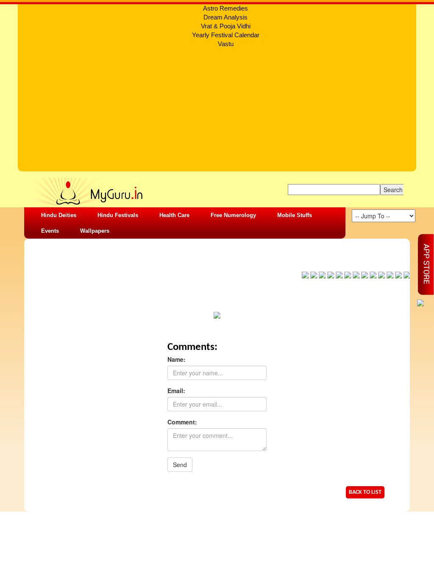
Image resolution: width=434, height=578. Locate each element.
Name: (176, 359)
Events (50, 231)
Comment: (182, 422)
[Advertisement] (217, 112)
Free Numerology (233, 215)
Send (180, 464)
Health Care (174, 215)
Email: (176, 390)
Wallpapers (94, 231)
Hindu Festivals (117, 215)
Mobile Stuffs (294, 215)
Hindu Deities (58, 215)
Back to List (365, 492)
